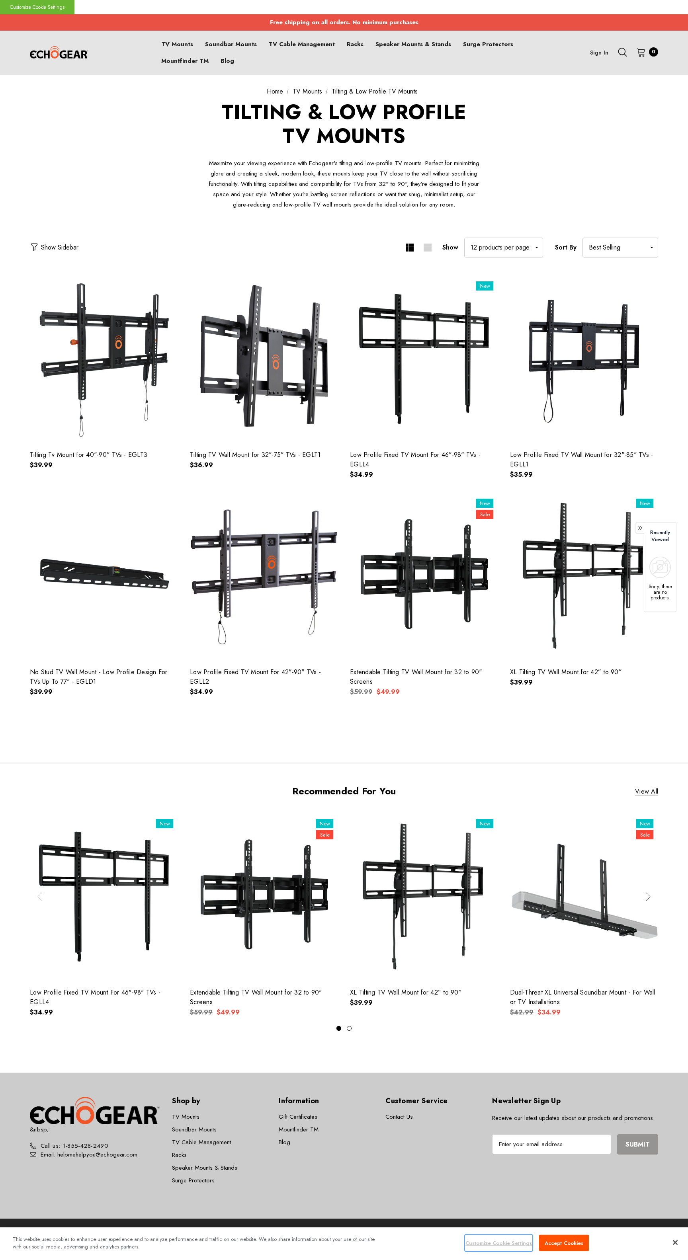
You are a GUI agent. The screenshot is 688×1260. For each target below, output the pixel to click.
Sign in (599, 52)
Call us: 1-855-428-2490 (74, 1145)
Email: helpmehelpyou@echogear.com (89, 1154)
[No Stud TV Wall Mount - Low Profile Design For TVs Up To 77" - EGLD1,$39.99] (104, 576)
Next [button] (648, 897)
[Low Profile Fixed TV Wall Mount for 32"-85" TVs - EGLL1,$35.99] (584, 359)
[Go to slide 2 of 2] (349, 1028)
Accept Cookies (564, 1243)
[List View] (427, 247)
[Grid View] (409, 247)
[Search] (622, 52)
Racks (179, 1155)
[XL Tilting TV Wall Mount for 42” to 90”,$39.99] (584, 576)
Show (450, 247)
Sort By (566, 247)
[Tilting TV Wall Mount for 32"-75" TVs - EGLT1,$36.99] (264, 359)
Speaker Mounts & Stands (204, 1167)
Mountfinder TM (299, 1129)
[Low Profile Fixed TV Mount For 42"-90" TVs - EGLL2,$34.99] (264, 576)
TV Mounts (185, 1116)
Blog (284, 1142)
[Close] (675, 1242)
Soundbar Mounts (194, 1129)
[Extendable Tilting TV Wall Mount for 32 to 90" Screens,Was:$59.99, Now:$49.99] (424, 576)
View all (646, 791)
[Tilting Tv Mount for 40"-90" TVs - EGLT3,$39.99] (104, 359)
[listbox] (620, 247)
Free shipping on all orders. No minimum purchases (344, 22)
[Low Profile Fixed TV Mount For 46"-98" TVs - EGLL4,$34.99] (424, 359)
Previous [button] (40, 897)
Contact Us (399, 1116)
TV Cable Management (201, 1142)
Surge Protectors (193, 1180)
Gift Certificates (298, 1116)
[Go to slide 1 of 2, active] (338, 1028)
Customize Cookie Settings (37, 7)
